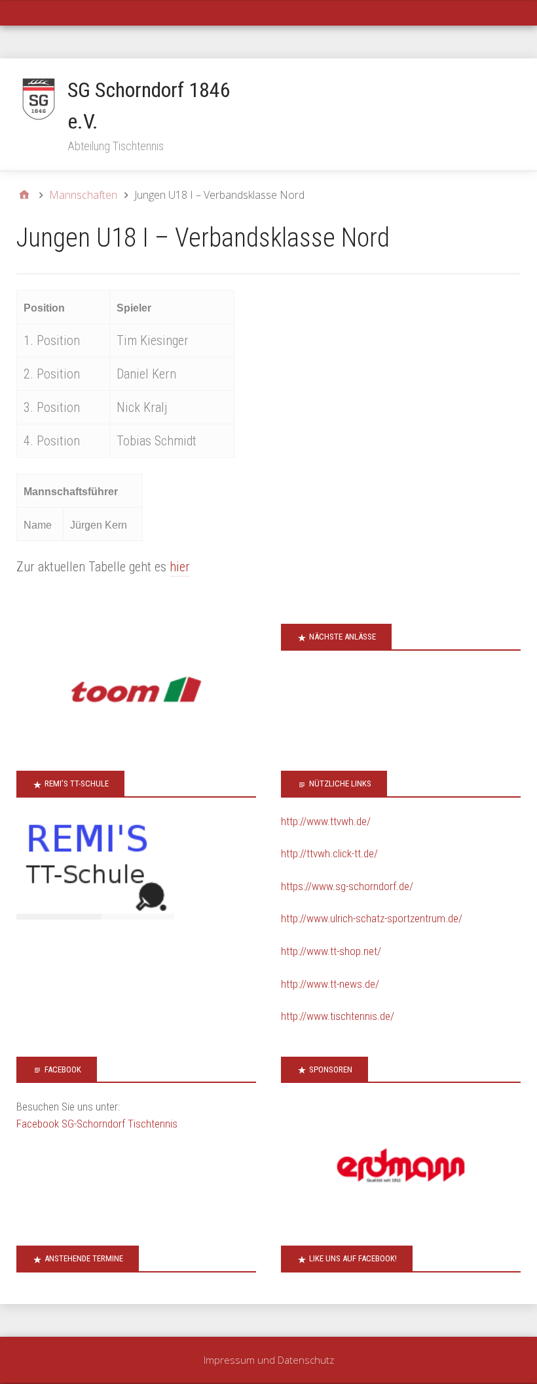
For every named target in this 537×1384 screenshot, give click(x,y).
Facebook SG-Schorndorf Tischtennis (96, 1123)
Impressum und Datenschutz (269, 1359)
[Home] (24, 195)
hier (180, 567)
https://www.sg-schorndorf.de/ (347, 886)
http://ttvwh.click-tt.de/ (329, 853)
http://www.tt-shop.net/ (331, 951)
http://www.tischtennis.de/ (337, 1016)
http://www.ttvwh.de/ (326, 821)
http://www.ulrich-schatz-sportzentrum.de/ (371, 918)
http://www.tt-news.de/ (330, 983)
